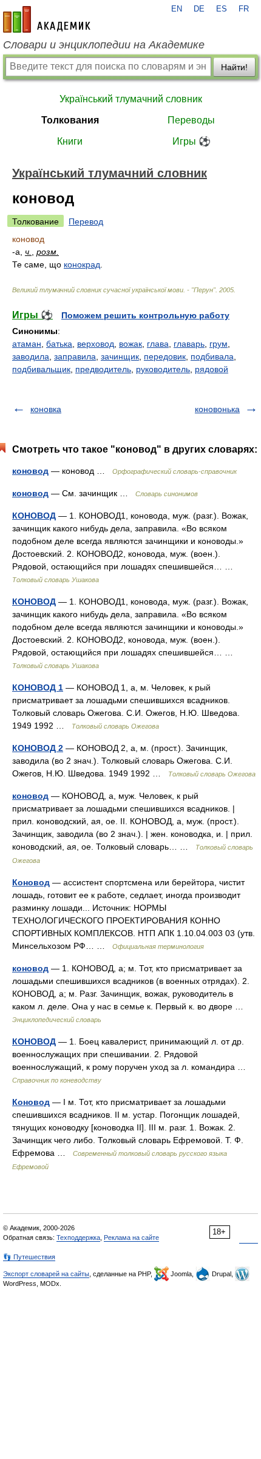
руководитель (163, 369)
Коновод (31, 882)
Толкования (70, 120)
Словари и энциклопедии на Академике (104, 45)
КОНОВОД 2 (37, 748)
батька (59, 344)
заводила (30, 356)
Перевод (86, 221)
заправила (75, 356)
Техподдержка (78, 1237)
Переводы (191, 120)
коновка (45, 409)
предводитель (103, 369)
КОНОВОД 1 (37, 687)
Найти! (234, 67)
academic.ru (46, 19)
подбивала (212, 356)
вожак (130, 344)
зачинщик (120, 356)
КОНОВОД (34, 515)
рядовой (211, 369)
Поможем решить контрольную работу (145, 315)
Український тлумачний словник (130, 99)
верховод (95, 344)
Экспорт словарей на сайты (46, 1273)
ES (221, 9)
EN (176, 9)
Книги (70, 141)
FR (244, 9)
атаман (26, 344)
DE (199, 9)
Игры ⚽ (191, 141)
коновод (30, 471)
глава (158, 344)
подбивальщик (41, 369)
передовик (165, 356)
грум (218, 344)
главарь (189, 344)
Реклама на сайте (131, 1237)
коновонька (217, 409)
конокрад (82, 264)
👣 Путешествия (29, 1257)
